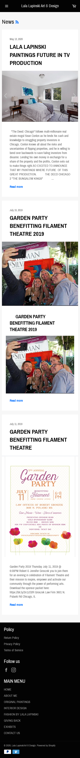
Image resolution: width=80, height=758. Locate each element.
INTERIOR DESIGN (15, 708)
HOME (7, 689)
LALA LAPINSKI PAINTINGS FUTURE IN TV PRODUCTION (40, 55)
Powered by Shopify (46, 745)
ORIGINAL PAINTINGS (17, 702)
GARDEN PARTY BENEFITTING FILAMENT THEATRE (38, 440)
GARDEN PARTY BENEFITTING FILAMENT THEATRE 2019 (38, 226)
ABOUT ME (10, 695)
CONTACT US (12, 733)
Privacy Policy (12, 644)
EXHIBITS (10, 726)
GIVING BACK (12, 720)
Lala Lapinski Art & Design (40, 6)
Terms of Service (13, 650)
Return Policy (11, 637)
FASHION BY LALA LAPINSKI (21, 714)
